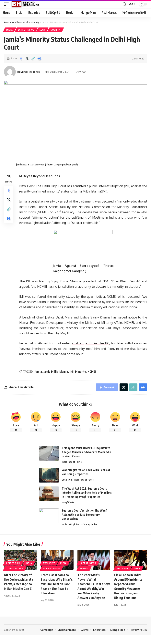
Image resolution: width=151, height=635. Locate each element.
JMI (72, 371)
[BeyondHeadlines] (27, 4)
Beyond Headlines (28, 71)
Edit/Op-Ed (13, 563)
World (84, 568)
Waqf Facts (75, 461)
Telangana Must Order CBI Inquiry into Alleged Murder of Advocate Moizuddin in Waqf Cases (86, 452)
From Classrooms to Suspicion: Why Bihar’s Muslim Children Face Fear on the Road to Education (57, 584)
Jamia (38, 371)
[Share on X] (27, 58)
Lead (42, 30)
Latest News (26, 30)
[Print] (39, 58)
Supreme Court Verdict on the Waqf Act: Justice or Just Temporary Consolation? (84, 514)
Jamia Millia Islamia (55, 371)
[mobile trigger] (7, 4)
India (9, 30)
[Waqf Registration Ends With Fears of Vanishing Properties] (49, 475)
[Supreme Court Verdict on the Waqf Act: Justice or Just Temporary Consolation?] (49, 515)
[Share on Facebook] (21, 58)
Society (56, 30)
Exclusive (67, 479)
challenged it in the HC (90, 343)
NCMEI (91, 371)
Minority (80, 371)
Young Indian (91, 524)
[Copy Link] (33, 58)
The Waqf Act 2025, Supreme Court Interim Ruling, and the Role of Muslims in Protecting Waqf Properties (87, 492)
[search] (124, 4)
